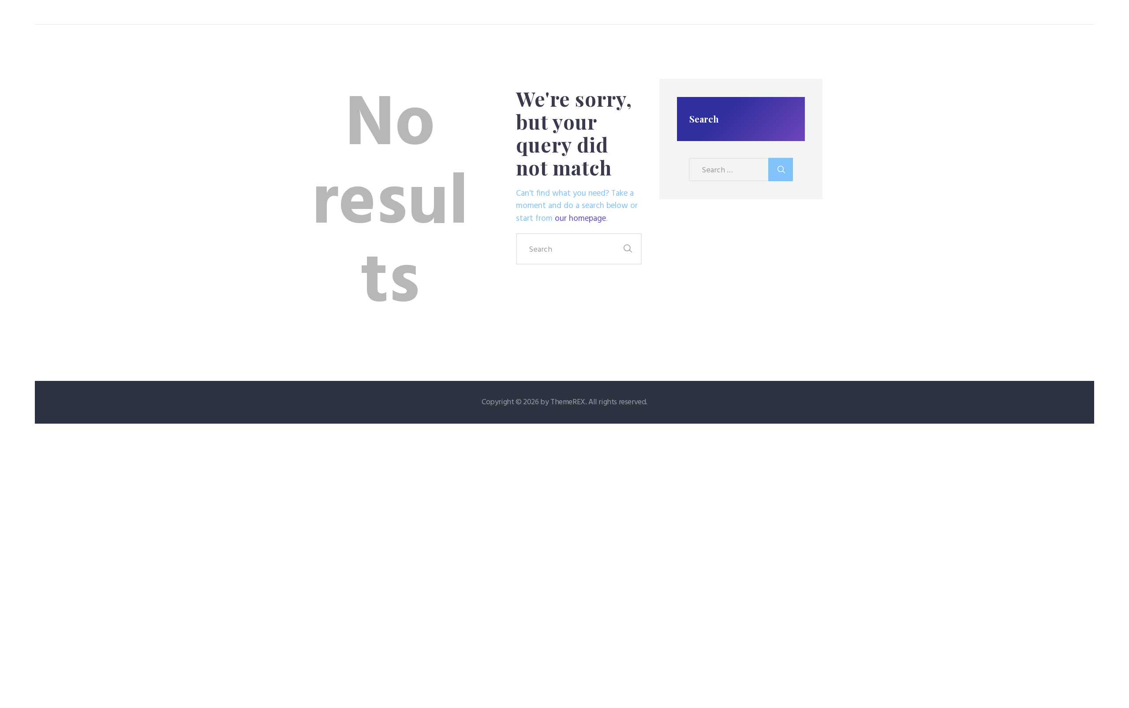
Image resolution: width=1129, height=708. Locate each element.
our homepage (580, 218)
